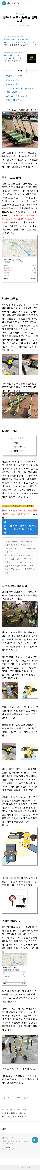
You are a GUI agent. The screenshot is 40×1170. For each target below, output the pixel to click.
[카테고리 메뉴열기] (36, 3)
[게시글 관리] (11, 1098)
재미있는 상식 (20, 14)
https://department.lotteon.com (13, 52)
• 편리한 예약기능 (13, 100)
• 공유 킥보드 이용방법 (16, 96)
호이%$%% (13, 3)
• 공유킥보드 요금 (13, 76)
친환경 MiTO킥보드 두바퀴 (16, 39)
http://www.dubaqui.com (12, 36)
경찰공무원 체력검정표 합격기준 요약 (14, 1113)
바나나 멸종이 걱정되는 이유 (12, 1117)
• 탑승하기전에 (12, 84)
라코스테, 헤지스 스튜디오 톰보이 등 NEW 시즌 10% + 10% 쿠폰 (13, 59)
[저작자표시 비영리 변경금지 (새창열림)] (26, 1098)
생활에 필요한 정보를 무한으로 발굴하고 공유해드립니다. (15, 1142)
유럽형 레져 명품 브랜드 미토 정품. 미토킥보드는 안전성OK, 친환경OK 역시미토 (20, 43)
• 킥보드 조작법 (12, 80)
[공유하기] (8, 1098)
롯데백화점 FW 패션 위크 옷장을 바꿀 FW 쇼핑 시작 (13, 55)
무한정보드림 (8, 1138)
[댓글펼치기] (7, 1129)
